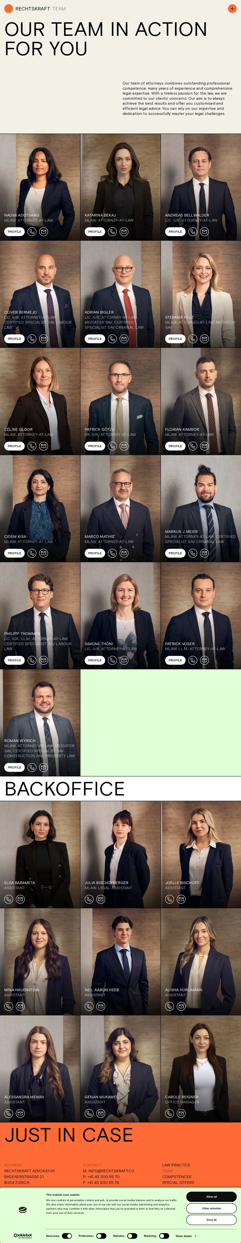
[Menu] (232, 8)
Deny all (212, 1219)
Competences (176, 1176)
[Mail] (43, 231)
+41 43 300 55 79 (103, 1182)
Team (167, 1171)
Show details (184, 1236)
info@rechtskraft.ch (111, 1171)
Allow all (211, 1196)
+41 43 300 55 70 (104, 1176)
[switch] (101, 1236)
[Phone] (32, 231)
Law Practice (176, 1165)
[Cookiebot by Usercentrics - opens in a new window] (22, 1236)
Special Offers (178, 1182)
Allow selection (211, 1208)
